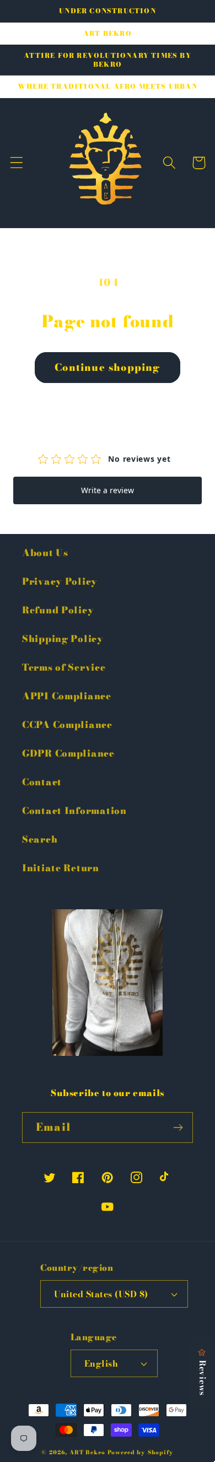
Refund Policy (58, 610)
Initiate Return (60, 868)
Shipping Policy (63, 639)
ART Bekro (87, 1452)
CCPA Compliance (67, 724)
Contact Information (74, 810)
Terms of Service (64, 667)
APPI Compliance (66, 696)
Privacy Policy (60, 581)
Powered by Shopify (141, 1452)
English (101, 1363)
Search (39, 839)
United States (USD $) (101, 1294)
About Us (45, 553)
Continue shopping (107, 367)
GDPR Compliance (68, 753)
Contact (42, 782)
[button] (16, 162)
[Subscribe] (177, 1127)
